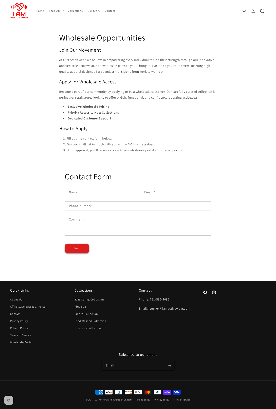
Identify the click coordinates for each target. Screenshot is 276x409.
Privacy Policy (19, 321)
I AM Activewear (102, 399)
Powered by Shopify (121, 399)
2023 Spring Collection (89, 299)
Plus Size (80, 306)
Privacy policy (161, 399)
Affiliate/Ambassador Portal (28, 306)
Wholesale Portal (21, 342)
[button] (55, 10)
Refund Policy (19, 328)
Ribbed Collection (86, 314)
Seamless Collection (88, 328)
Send (77, 248)
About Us (16, 299)
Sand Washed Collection (90, 321)
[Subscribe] (169, 365)
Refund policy (143, 399)
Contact (15, 314)
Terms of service (181, 399)
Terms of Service (20, 335)
